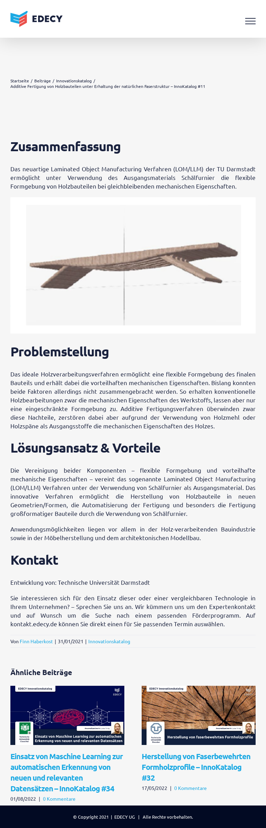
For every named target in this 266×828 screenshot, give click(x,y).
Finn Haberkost (36, 641)
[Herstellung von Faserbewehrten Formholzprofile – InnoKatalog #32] (199, 689)
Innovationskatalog (109, 641)
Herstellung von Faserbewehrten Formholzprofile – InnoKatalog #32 (196, 767)
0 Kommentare (59, 798)
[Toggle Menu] (251, 21)
